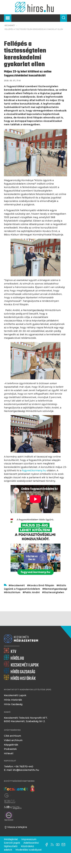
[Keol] (10, 802)
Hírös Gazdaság (13, 704)
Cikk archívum (12, 735)
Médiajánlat (11, 839)
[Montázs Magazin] (13, 808)
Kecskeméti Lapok (15, 695)
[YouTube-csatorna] (58, 845)
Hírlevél (8, 753)
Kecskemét (10, 25)
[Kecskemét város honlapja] (19, 788)
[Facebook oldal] (47, 845)
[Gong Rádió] (8, 795)
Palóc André (32, 592)
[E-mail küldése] (64, 845)
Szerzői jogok (12, 842)
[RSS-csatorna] (53, 845)
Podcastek (10, 749)
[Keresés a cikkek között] (63, 18)
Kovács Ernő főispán (41, 585)
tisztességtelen (54, 592)
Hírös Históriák (13, 699)
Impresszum (28, 839)
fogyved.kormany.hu (34, 470)
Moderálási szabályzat (29, 849)
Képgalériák (11, 744)
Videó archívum (13, 740)
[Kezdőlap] (35, 7)
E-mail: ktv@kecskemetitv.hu (21, 769)
